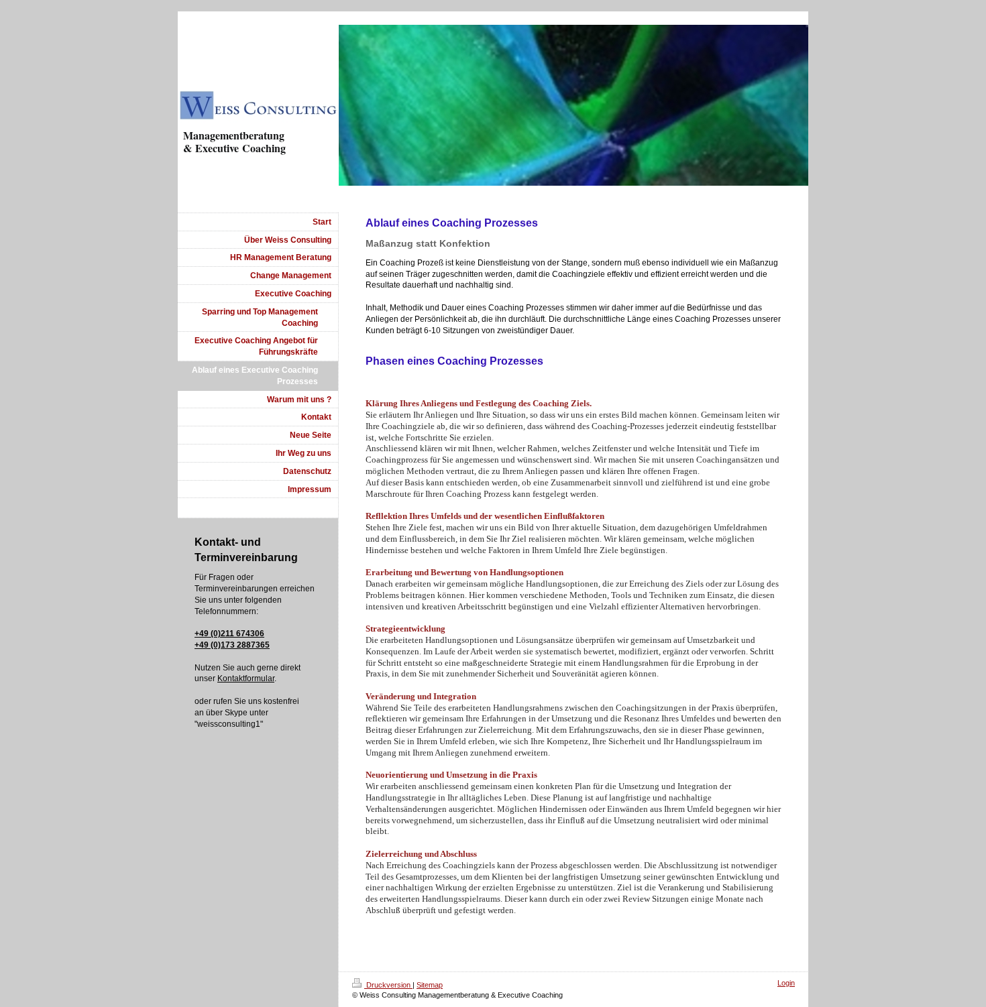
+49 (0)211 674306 (229, 633)
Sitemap (430, 985)
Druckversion (388, 985)
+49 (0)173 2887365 (232, 645)
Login (786, 983)
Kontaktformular (245, 678)
